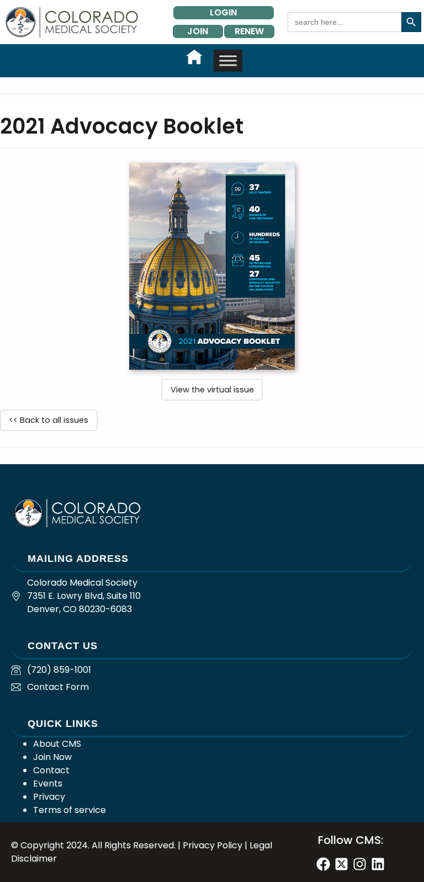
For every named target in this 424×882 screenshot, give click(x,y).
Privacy (49, 796)
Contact (51, 770)
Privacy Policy (212, 845)
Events (47, 783)
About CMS (57, 743)
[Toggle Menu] (228, 60)
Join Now (52, 757)
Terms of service (69, 810)
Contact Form (58, 687)
